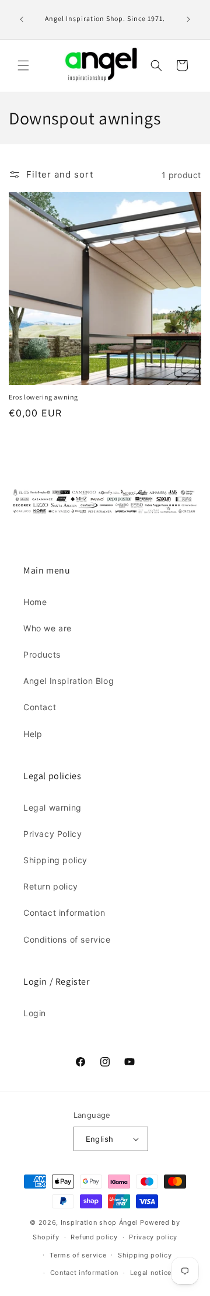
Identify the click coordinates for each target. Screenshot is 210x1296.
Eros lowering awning (43, 396)
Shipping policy (55, 860)
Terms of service (78, 1255)
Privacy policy (153, 1237)
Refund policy (94, 1237)
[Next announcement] (188, 19)
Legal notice (151, 1273)
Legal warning (52, 807)
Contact (39, 707)
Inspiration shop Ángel (100, 1222)
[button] (23, 65)
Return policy (50, 886)
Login (34, 1013)
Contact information (64, 913)
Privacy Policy (52, 834)
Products (42, 654)
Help (32, 734)
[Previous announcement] (21, 19)
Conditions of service (67, 939)
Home (35, 602)
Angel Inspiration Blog (68, 681)
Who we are (47, 628)
